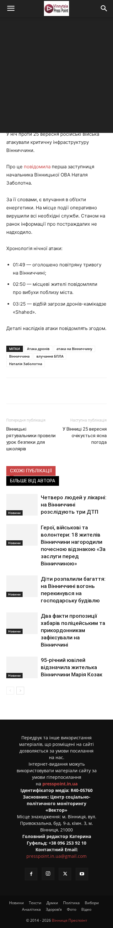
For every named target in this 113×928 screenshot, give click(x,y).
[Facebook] (32, 391)
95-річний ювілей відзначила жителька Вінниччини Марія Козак (71, 667)
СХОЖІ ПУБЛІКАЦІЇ (31, 471)
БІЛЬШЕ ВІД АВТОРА (32, 481)
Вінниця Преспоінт (69, 920)
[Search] (104, 8)
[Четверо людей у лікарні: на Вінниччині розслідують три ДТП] (22, 505)
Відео (86, 909)
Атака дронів (38, 348)
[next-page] (20, 691)
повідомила (37, 167)
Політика (71, 902)
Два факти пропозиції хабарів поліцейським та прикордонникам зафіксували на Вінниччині (73, 630)
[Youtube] (82, 874)
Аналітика (31, 909)
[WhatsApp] (90, 391)
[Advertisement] (56, 76)
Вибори (92, 902)
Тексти (35, 902)
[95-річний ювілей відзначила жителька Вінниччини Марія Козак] (22, 667)
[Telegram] (61, 391)
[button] (11, 8)
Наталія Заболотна (25, 363)
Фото (71, 909)
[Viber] (75, 391)
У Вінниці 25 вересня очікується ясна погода (84, 435)
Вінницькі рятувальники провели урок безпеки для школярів (31, 439)
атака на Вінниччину (74, 348)
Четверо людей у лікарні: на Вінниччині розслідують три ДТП (73, 504)
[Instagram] (48, 874)
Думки (52, 902)
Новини (14, 513)
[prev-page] (10, 691)
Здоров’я (54, 909)
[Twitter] (46, 391)
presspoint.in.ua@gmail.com (56, 856)
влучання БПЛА (49, 356)
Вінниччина (19, 356)
